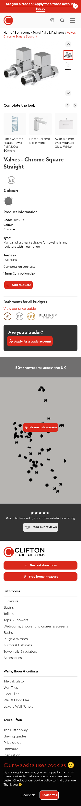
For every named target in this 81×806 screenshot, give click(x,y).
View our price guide (20, 308)
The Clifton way (16, 730)
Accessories (13, 658)
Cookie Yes (49, 795)
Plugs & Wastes (16, 639)
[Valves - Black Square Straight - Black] (8, 201)
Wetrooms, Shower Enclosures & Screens (36, 626)
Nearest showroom (43, 427)
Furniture (11, 601)
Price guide (12, 742)
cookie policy (43, 780)
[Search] (62, 20)
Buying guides (15, 736)
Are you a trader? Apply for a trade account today (40, 6)
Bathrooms (23, 32)
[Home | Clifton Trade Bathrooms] (8, 20)
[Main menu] (72, 20)
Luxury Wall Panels (18, 706)
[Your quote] (52, 20)
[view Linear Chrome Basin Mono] (40, 124)
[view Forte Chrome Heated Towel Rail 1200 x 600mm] (15, 124)
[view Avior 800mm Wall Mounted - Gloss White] (66, 124)
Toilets (9, 614)
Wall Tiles (11, 687)
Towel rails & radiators (20, 651)
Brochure (11, 749)
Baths (8, 632)
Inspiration (12, 755)
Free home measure (43, 576)
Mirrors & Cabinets (18, 645)
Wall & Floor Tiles (16, 700)
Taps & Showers (16, 620)
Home (8, 32)
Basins (9, 607)
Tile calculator (14, 681)
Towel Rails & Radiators (49, 32)
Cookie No (28, 795)
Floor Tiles (11, 694)
